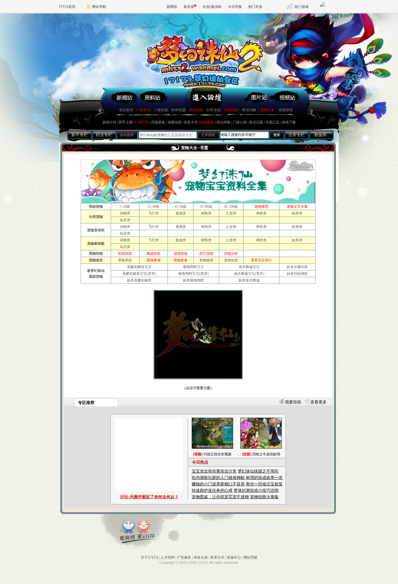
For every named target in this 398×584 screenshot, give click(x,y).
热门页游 (255, 6)
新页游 (189, 6)
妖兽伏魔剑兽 (297, 267)
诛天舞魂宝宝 (249, 267)
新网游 (172, 6)
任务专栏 (296, 135)
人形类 (231, 213)
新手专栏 (79, 135)
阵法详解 (249, 110)
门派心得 (240, 122)
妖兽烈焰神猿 (297, 274)
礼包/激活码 (212, 6)
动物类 (125, 213)
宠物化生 (231, 260)
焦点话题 (256, 122)
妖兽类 (297, 213)
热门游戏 (302, 6)
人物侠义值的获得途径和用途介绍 (166, 135)
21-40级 (153, 206)
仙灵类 (125, 220)
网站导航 (99, 6)
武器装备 (158, 122)
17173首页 (67, 6)
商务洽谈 (201, 557)
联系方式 (217, 557)
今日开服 (235, 6)
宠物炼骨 (206, 260)
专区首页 (126, 110)
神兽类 (261, 213)
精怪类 (206, 213)
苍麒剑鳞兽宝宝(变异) (139, 274)
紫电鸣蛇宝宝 (193, 267)
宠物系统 (125, 260)
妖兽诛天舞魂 (249, 280)
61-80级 (206, 206)
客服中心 (234, 557)
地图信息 (175, 122)
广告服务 (184, 557)
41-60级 (180, 206)
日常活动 (213, 110)
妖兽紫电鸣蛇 (193, 280)
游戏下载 (289, 122)
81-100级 (231, 206)
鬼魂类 (180, 213)
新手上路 (126, 122)
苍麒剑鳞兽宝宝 (139, 267)
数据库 (320, 135)
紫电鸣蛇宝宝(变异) (193, 274)
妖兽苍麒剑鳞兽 (139, 280)
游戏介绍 (109, 122)
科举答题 (178, 110)
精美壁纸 (286, 110)
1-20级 (125, 206)
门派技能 (161, 110)
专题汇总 (272, 122)
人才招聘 (168, 557)
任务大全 (191, 122)
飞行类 (153, 213)
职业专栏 (104, 135)
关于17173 (149, 557)
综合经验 (223, 122)
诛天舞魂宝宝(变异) (249, 274)
